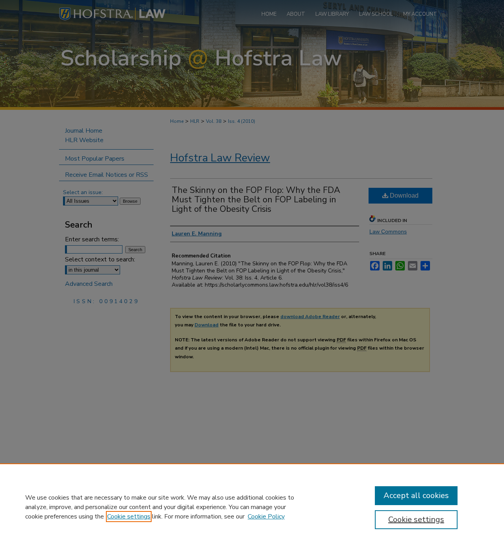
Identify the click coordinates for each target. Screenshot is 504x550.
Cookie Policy (266, 516)
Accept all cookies (416, 495)
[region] (252, 506)
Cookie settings (128, 516)
